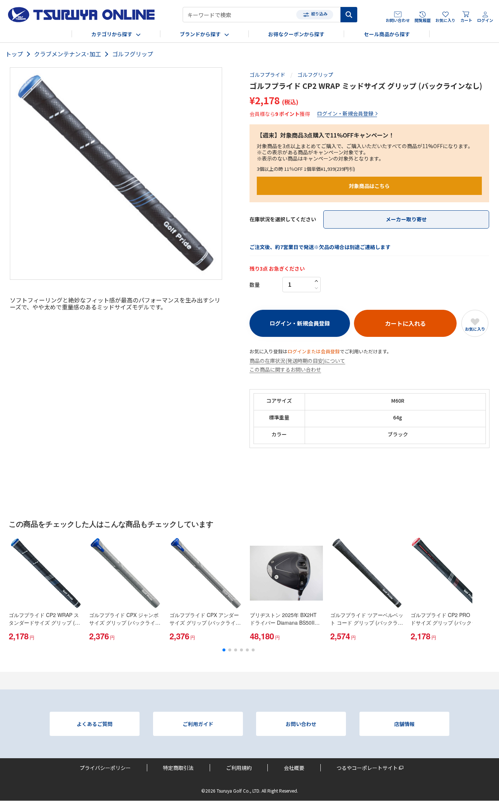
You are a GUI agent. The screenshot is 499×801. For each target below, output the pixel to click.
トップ (14, 54)
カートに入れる (405, 323)
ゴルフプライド (267, 75)
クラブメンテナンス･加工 (67, 54)
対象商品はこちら (369, 185)
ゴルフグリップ (132, 54)
